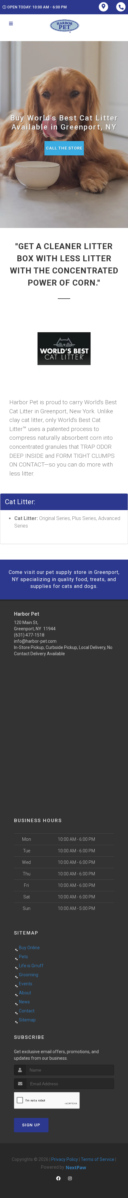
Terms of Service (97, 1159)
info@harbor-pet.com (35, 641)
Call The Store (64, 148)
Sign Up (31, 1125)
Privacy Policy (64, 1159)
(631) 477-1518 (29, 634)
